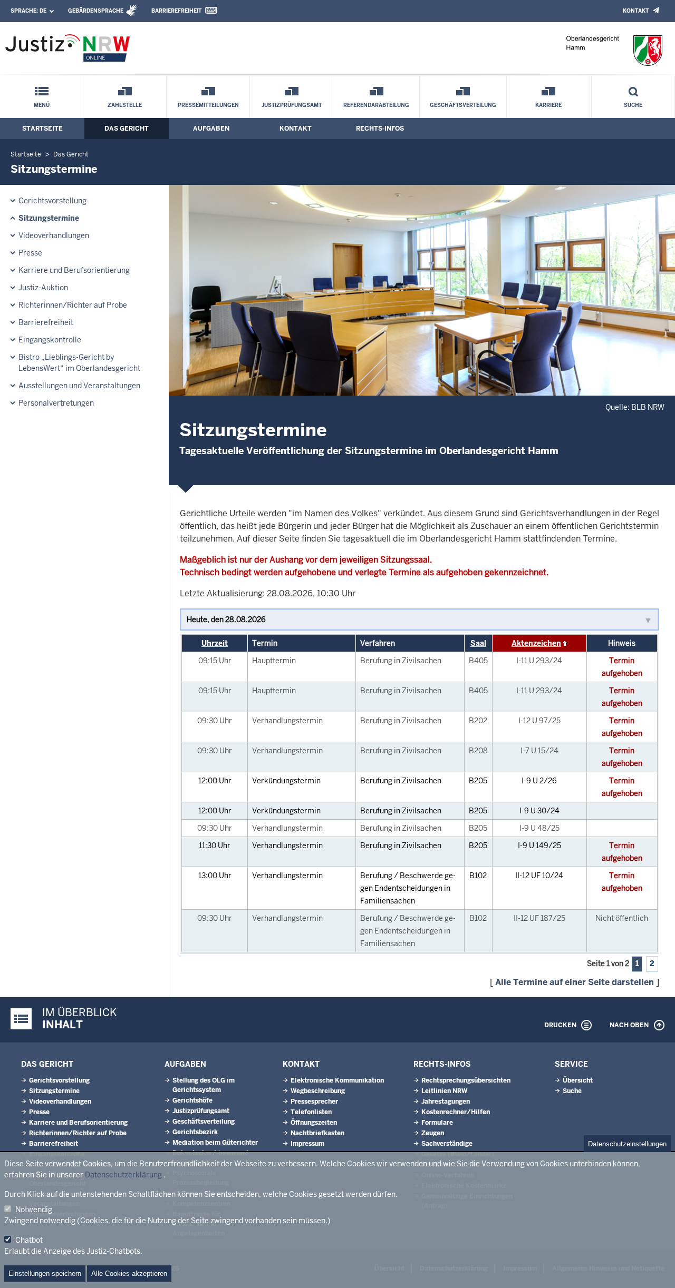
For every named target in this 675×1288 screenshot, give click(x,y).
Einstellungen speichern (44, 1273)
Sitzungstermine (48, 218)
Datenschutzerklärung (123, 1174)
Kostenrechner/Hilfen (455, 1112)
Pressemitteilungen (208, 105)
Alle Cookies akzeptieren (129, 1273)
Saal (478, 643)
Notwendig (33, 1209)
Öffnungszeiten (314, 1122)
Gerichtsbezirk (195, 1132)
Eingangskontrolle (49, 340)
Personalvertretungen (56, 403)
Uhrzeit (214, 643)
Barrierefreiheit (176, 10)
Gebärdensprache (95, 10)
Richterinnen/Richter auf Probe (72, 305)
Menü (42, 105)
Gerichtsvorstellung (52, 200)
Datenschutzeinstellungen (627, 1144)
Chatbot (29, 1240)
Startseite (42, 128)
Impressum (307, 1143)
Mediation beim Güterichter (215, 1142)
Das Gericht (126, 128)
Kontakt (636, 10)
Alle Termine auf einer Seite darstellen (574, 982)
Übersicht (578, 1080)
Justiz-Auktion (43, 287)
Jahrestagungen (445, 1101)
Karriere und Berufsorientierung (74, 270)
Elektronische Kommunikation (337, 1080)
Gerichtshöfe (192, 1100)
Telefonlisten (311, 1112)
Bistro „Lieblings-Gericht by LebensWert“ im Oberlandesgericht (79, 362)
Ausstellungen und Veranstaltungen (79, 385)
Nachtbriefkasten (317, 1133)
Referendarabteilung (376, 105)
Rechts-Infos (380, 128)
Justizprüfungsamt (292, 105)
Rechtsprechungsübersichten (465, 1080)
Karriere (548, 105)
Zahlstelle (125, 105)
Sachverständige (446, 1143)
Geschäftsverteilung (463, 105)
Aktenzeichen (536, 643)
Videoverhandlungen (53, 235)
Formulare (437, 1122)
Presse (30, 253)
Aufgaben (211, 128)
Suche (633, 105)
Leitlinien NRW (444, 1091)
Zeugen (432, 1133)
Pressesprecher (314, 1101)
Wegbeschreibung (318, 1091)
